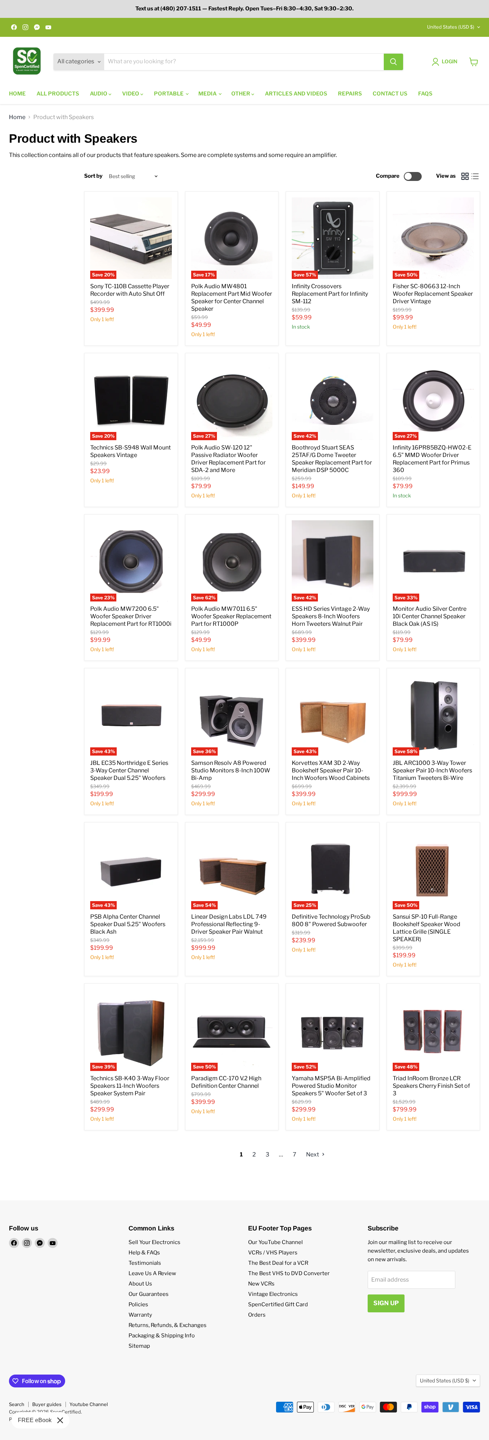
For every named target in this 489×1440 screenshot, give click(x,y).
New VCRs (261, 1284)
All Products (58, 93)
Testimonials (145, 1263)
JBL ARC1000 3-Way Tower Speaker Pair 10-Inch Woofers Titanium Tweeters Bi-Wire (432, 770)
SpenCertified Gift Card (278, 1304)
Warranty (140, 1315)
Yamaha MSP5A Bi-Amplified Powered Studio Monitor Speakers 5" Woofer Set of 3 (331, 1086)
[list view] (475, 176)
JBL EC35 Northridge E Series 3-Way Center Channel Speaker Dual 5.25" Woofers (129, 770)
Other (241, 93)
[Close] (60, 1420)
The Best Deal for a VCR (278, 1263)
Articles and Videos (296, 93)
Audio (99, 93)
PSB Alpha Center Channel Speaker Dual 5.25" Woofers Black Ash (127, 924)
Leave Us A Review (152, 1273)
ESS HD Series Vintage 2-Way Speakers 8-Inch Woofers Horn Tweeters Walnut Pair (331, 616)
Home (17, 93)
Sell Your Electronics (154, 1242)
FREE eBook (35, 1420)
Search (16, 1404)
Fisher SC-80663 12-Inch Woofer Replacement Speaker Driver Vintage (433, 294)
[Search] (393, 62)
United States (450, 27)
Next (313, 1154)
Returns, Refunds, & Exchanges (168, 1325)
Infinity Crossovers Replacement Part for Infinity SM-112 (330, 294)
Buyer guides (47, 1404)
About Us (140, 1284)
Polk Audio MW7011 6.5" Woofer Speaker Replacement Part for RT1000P (231, 616)
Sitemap (139, 1346)
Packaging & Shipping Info (162, 1335)
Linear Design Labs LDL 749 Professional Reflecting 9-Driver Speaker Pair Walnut (229, 924)
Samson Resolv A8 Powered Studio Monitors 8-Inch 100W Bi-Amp (230, 770)
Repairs (350, 93)
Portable (169, 93)
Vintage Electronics (273, 1294)
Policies (138, 1304)
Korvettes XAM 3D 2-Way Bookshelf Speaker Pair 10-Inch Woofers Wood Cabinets (331, 770)
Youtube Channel (88, 1404)
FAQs (425, 93)
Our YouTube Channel (275, 1242)
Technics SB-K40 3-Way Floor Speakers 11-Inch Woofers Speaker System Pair (129, 1086)
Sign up (386, 1303)
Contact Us (390, 93)
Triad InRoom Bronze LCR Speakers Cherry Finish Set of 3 (431, 1086)
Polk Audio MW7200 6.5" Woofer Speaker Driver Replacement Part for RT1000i (130, 616)
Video (131, 93)
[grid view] (465, 176)
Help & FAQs (144, 1252)
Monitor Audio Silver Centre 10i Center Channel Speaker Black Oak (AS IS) (429, 616)
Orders (257, 1315)
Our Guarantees (149, 1294)
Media (208, 93)
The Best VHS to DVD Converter (289, 1273)
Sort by (93, 176)
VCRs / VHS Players (272, 1252)
